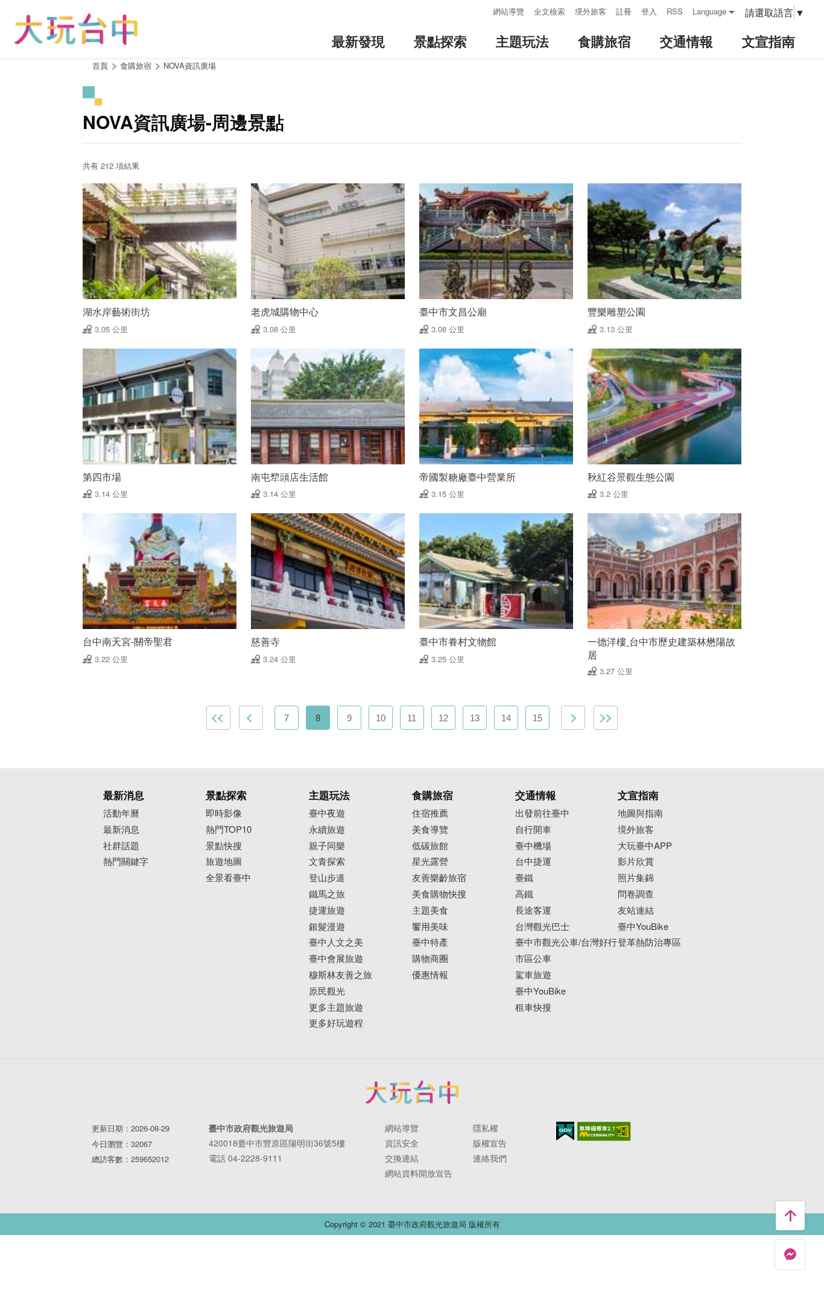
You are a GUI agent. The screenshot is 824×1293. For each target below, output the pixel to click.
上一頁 (251, 718)
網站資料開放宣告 (418, 1173)
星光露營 (430, 861)
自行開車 (533, 829)
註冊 (624, 11)
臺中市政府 (412, 1092)
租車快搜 (533, 1007)
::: (479, 10)
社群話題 (121, 846)
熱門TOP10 (229, 829)
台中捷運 (533, 861)
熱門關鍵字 (125, 861)
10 (380, 718)
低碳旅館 (430, 846)
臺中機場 (533, 846)
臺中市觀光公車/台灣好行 (566, 942)
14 (506, 718)
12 (443, 718)
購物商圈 (430, 958)
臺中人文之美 (336, 942)
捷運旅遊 (327, 910)
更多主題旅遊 (336, 1007)
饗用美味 (430, 927)
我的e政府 (565, 1131)
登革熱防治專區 (649, 942)
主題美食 (430, 910)
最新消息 (121, 829)
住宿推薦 (430, 813)
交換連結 (402, 1158)
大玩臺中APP (645, 846)
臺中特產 (430, 942)
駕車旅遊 (533, 975)
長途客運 (533, 910)
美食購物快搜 (439, 894)
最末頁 (606, 718)
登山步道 (327, 878)
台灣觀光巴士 (542, 927)
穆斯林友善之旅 (340, 975)
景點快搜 (224, 846)
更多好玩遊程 (336, 1023)
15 (537, 718)
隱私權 (485, 1128)
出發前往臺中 (542, 813)
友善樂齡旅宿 (439, 878)
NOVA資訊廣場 (189, 65)
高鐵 (524, 894)
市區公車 (533, 958)
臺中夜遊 (327, 813)
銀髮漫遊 (327, 927)
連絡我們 (490, 1158)
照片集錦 (636, 878)
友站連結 (636, 910)
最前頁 (218, 718)
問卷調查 (636, 894)
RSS (675, 11)
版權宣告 (490, 1143)
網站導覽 (508, 11)
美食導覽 (430, 829)
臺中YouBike (540, 991)
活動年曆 (121, 813)
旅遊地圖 (224, 861)
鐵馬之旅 (327, 894)
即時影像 (224, 813)
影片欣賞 (636, 861)
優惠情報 (430, 975)
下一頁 (573, 718)
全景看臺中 (228, 878)
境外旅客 (590, 11)
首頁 (100, 65)
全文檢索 (549, 11)
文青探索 (327, 861)
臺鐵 (524, 878)
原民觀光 (327, 991)
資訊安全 (402, 1143)
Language (709, 11)
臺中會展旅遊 (336, 958)
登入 (649, 11)
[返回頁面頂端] (790, 1215)
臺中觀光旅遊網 (76, 29)
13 (475, 718)
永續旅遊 (327, 829)
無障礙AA (604, 1131)
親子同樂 (327, 846)
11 (411, 718)
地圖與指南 (640, 813)
